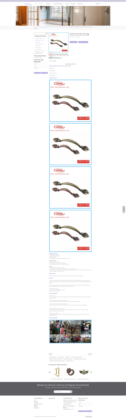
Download (36, 406)
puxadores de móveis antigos (76, 357)
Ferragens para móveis (39, 38)
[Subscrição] (71, 392)
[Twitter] (89, 416)
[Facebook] (86, 416)
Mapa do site (53, 416)
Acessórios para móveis (39, 51)
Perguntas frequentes (38, 404)
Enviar (85, 411)
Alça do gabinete (61, 357)
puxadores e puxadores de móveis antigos (56, 360)
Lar (34, 400)
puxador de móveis (69, 360)
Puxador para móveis (39, 40)
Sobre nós (36, 402)
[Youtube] (91, 416)
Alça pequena (38, 47)
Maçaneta (38, 45)
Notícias (35, 405)
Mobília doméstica (52, 357)
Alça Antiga (38, 42)
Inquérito (74, 42)
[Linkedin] (87, 416)
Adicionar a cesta (83, 42)
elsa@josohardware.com (68, 409)
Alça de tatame (39, 49)
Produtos (36, 401)
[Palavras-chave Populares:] (97, 4)
